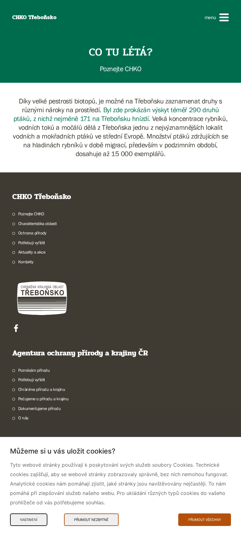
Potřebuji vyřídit (31, 242)
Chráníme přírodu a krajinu (41, 389)
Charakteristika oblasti (37, 223)
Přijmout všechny (204, 520)
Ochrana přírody (32, 232)
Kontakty (26, 261)
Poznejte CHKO (31, 213)
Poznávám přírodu (34, 370)
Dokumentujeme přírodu (39, 408)
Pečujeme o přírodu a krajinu (43, 398)
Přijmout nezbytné (91, 520)
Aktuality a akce (31, 252)
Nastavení (28, 520)
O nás (23, 417)
